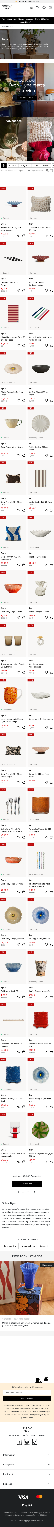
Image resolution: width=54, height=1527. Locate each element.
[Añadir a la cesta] (23, 235)
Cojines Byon (46, 1246)
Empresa (7, 1484)
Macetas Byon (28, 1246)
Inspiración (8, 1474)
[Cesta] (44, 7)
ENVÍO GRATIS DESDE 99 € (29, 1)
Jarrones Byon (10, 1246)
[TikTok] (34, 1442)
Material (46, 165)
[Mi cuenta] (31, 7)
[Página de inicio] (7, 7)
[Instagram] (27, 1442)
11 (28, 1192)
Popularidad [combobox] (35, 171)
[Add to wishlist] (19, 235)
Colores (36, 165)
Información (9, 1455)
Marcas (5, 26)
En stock (13, 165)
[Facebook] (19, 1442)
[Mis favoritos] (38, 7)
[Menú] (50, 7)
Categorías (25, 165)
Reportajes (47, 1265)
